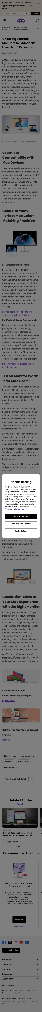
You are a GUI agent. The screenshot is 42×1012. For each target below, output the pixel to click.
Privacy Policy (20, 509)
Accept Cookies (21, 516)
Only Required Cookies (21, 524)
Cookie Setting (21, 531)
